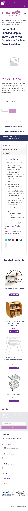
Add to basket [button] (14, 294)
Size (2, 101)
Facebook (7, 233)
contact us (11, 226)
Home (3, 20)
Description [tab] (6, 145)
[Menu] (25, 6)
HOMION (8, 20)
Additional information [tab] (10, 149)
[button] (23, 51)
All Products (15, 20)
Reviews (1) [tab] (6, 153)
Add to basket (12, 111)
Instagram (16, 233)
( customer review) (15, 409)
